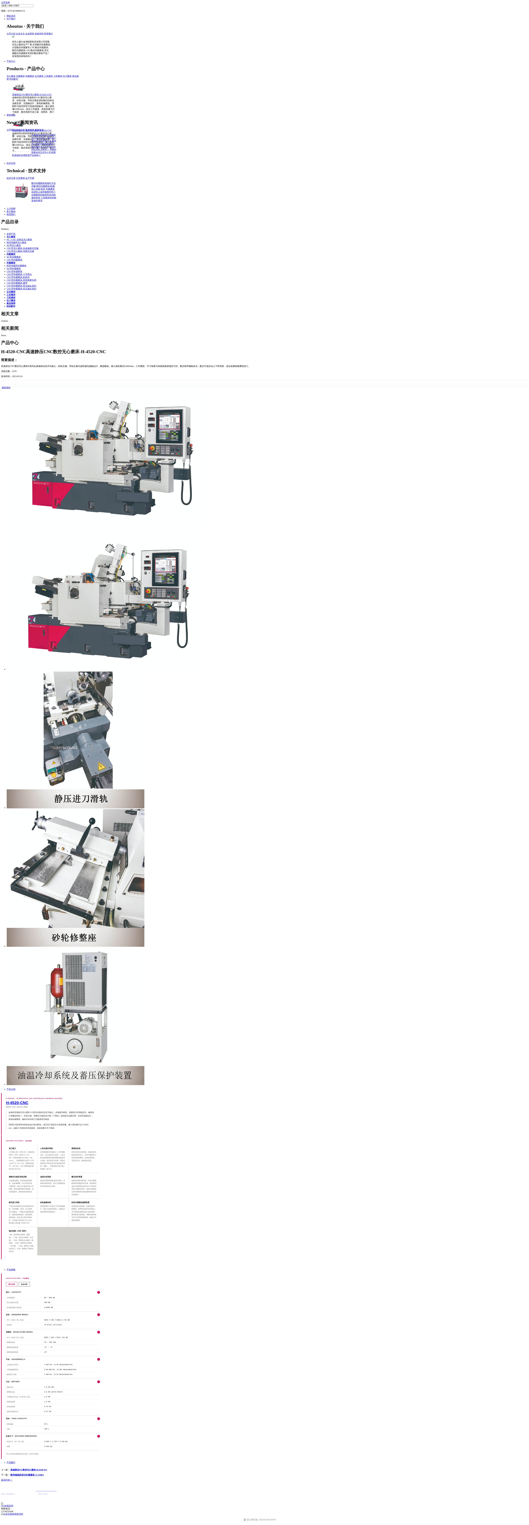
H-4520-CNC (17, 1103)
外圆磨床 (29, 76)
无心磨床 (11, 76)
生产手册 (29, 178)
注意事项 (20, 178)
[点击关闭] (1, 1501)
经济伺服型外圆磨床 (16, 266)
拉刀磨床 (67, 76)
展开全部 (11, 1284)
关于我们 (11, 19)
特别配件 (13, 79)
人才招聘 (11, 208)
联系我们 (48, 34)
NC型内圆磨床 (14, 257)
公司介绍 (11, 34)
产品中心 (11, 61)
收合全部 (24, 1284)
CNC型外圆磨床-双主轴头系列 (21, 286)
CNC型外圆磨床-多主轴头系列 (21, 289)
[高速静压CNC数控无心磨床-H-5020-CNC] (19, 128)
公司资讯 (11, 130)
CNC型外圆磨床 (14, 271)
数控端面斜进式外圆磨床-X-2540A (27, 1475)
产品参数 (11, 1269)
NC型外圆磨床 (14, 268)
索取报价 (6, 387)
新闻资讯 (11, 115)
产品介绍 (11, 1089)
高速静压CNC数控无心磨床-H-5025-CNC (32, 94)
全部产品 (11, 234)
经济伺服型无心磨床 (16, 242)
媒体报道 (39, 130)
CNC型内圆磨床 (14, 260)
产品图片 (11, 1462)
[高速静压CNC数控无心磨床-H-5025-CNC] (19, 92)
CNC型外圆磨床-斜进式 (18, 277)
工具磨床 (48, 76)
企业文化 (20, 34)
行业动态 (20, 130)
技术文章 (11, 178)
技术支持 (11, 163)
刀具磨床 (57, 76)
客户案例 (11, 211)
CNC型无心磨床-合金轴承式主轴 (22, 248)
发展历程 (39, 34)
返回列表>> (6, 1480)
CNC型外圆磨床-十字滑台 (19, 274)
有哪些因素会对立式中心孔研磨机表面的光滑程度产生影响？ (34, 152)
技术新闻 (29, 130)
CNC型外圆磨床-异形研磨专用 (21, 280)
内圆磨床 (20, 76)
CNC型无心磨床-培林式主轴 (20, 251)
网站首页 (11, 16)
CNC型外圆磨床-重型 (17, 283)
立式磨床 (39, 76)
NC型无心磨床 (14, 245)
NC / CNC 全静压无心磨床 (19, 239)
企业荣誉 (29, 34)
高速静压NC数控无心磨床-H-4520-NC (28, 1470)
